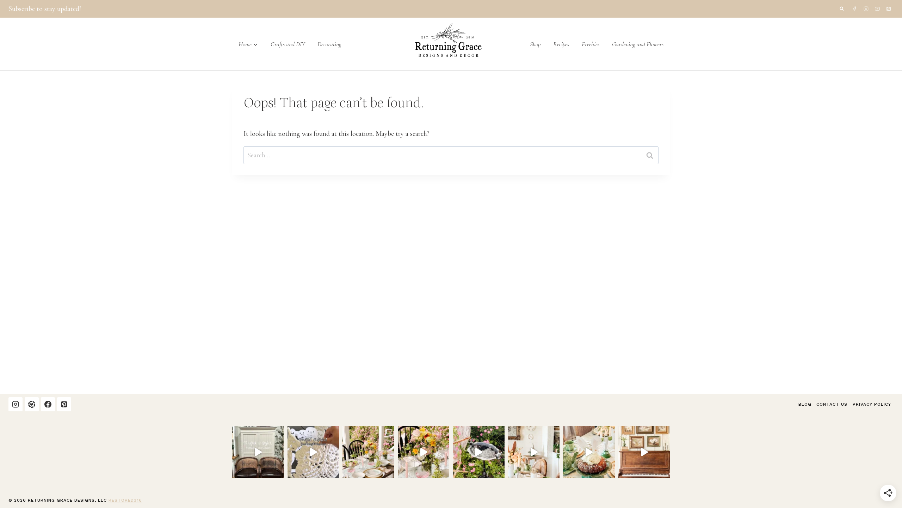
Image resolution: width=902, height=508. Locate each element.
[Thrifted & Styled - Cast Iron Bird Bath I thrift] (479, 452)
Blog (804, 404)
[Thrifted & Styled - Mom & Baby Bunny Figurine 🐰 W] (534, 452)
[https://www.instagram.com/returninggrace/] (866, 9)
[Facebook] (48, 404)
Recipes (561, 44)
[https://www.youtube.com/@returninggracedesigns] (877, 9)
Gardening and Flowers (637, 44)
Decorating (329, 44)
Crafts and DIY (288, 44)
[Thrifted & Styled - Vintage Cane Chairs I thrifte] (258, 452)
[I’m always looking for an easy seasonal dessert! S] (589, 452)
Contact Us (831, 404)
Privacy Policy (872, 404)
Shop (535, 44)
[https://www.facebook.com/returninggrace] (854, 9)
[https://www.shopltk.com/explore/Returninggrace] (32, 404)
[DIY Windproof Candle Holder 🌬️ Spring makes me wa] (424, 452)
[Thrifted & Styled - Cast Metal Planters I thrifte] (313, 452)
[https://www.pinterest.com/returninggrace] (889, 9)
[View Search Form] (842, 9)
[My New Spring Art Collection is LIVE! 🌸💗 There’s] (644, 452)
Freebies (590, 44)
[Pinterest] (64, 404)
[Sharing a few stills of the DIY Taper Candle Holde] (368, 452)
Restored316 (125, 500)
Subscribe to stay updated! (44, 9)
